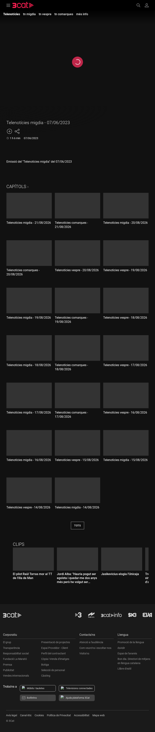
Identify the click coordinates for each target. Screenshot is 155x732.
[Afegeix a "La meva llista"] (9, 131)
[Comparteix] (17, 131)
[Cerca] (140, 5)
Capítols (16, 186)
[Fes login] (146, 5)
